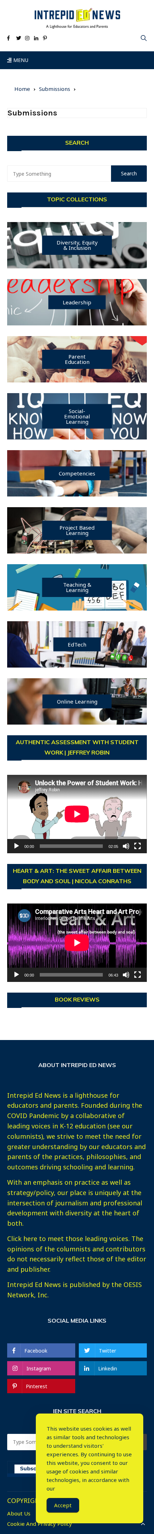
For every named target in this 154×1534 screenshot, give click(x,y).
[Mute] (126, 846)
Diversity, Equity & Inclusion (77, 245)
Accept (63, 1505)
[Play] (16, 846)
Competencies (77, 473)
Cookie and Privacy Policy (39, 1524)
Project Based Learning (77, 530)
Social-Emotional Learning (77, 416)
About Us (18, 1513)
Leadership (77, 301)
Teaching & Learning (77, 587)
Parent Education (77, 359)
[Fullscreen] (137, 846)
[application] (77, 814)
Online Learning (77, 701)
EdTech (77, 644)
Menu (19, 60)
